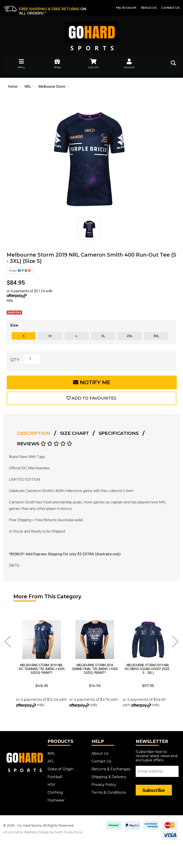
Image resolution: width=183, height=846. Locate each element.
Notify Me (94, 382)
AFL (51, 761)
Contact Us (170, 7)
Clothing (55, 792)
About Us (149, 7)
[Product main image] (89, 156)
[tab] (34, 433)
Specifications (119, 433)
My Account (126, 7)
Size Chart (74, 433)
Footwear (56, 800)
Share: (13, 270)
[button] (91, 398)
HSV (51, 785)
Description (33, 433)
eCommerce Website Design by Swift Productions (42, 832)
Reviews (29, 443)
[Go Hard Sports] (91, 33)
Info (10, 300)
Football (55, 777)
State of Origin (60, 769)
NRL (51, 753)
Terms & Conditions (109, 792)
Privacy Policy (104, 785)
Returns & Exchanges (111, 769)
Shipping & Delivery (109, 777)
